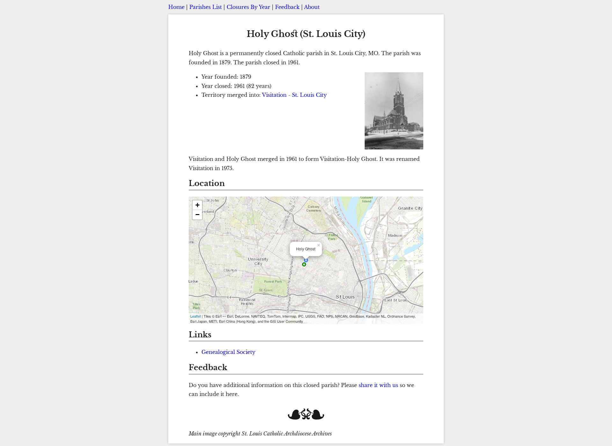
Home (176, 7)
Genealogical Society (228, 352)
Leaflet (195, 316)
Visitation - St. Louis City (294, 95)
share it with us (378, 385)
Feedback (287, 7)
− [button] (197, 215)
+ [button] (197, 205)
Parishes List (205, 7)
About (312, 7)
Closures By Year (248, 7)
